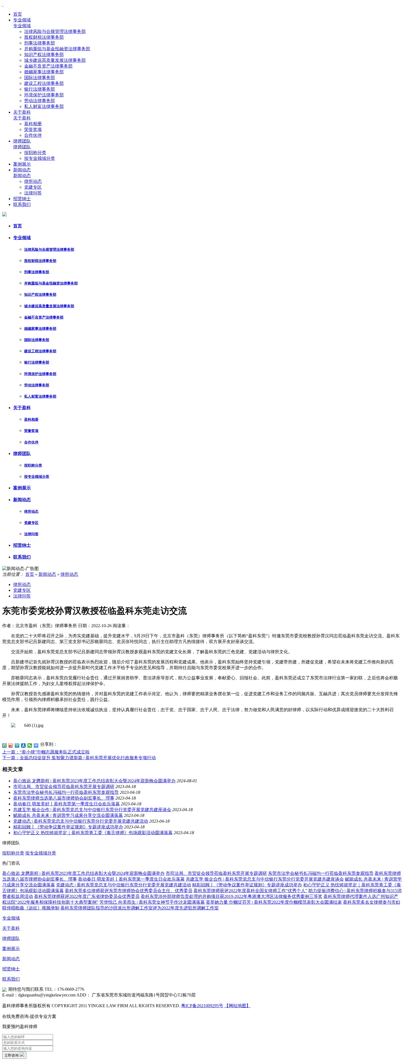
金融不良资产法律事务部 (48, 66)
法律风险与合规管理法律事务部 (55, 31)
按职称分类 (35, 152)
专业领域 (22, 20)
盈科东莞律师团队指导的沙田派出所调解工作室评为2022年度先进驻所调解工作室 (139, 908)
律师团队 (22, 141)
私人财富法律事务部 (44, 106)
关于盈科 (22, 112)
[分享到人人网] (23, 745)
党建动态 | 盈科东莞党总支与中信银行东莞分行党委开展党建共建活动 (80, 821)
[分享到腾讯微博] (17, 745)
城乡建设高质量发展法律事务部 (55, 60)
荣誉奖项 (33, 129)
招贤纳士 (22, 198)
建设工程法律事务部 (44, 83)
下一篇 (79, 757)
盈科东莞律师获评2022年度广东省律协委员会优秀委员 (87, 896)
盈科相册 (33, 123)
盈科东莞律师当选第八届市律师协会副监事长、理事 (63, 798)
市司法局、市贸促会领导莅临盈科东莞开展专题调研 (63, 786)
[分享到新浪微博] (11, 745)
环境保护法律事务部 (44, 95)
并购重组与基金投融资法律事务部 (57, 48)
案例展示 (22, 164)
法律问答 (33, 193)
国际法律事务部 (39, 77)
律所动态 (33, 181)
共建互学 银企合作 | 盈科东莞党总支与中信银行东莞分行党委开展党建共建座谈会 (92, 809)
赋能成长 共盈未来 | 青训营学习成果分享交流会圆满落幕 (68, 815)
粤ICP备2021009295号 (202, 1005)
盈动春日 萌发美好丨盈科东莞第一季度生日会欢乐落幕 (66, 804)
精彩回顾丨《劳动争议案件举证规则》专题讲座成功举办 (68, 827)
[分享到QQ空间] (4, 745)
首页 (17, 14)
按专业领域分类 (39, 158)
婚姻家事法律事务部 (44, 71)
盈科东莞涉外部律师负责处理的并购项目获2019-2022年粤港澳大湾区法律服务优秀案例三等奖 (231, 896)
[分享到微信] (29, 745)
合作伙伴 (33, 135)
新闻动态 (22, 169)
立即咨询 (12, 1055)
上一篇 (46, 752)
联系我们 (22, 204)
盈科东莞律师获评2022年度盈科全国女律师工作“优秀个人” (250, 890)
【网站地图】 (237, 1005)
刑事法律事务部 (39, 43)
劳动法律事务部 (39, 100)
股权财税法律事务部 (44, 37)
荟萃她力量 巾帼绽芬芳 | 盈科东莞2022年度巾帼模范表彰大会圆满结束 (274, 902)
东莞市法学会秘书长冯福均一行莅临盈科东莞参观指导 (66, 792)
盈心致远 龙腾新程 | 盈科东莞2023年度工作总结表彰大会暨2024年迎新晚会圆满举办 (94, 780)
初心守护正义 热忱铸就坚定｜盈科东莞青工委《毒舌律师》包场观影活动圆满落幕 (93, 832)
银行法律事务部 (39, 89)
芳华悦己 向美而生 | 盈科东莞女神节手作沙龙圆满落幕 (152, 902)
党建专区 (33, 187)
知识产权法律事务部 (44, 54)
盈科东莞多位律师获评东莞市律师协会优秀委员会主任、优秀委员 (128, 890)
